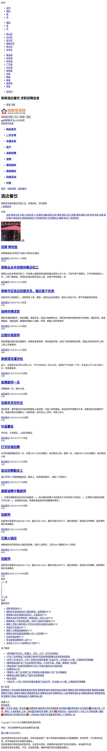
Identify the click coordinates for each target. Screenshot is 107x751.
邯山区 (9, 34)
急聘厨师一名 (10, 382)
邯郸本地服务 (20, 693)
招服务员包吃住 (12, 403)
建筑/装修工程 (82, 215)
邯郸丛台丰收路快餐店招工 (20, 267)
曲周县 (9, 83)
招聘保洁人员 (13, 669)
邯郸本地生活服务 (59, 690)
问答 (8, 183)
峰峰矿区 (10, 43)
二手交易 (11, 135)
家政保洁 (17, 218)
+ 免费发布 (6, 206)
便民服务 (11, 165)
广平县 (9, 64)
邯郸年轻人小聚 (60, 693)
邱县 (8, 86)
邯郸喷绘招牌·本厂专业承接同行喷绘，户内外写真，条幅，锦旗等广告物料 (42, 663)
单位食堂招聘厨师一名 (16, 640)
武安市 (9, 92)
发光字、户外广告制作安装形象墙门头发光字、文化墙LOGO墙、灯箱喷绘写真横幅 (46, 682)
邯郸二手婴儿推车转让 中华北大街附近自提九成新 (29, 624)
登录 (8, 104)
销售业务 (15, 215)
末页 (3, 600)
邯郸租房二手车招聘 (10, 690)
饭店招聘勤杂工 (12, 470)
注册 (13, 104)
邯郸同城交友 (74, 693)
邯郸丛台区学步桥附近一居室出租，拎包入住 (27, 618)
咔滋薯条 (7, 426)
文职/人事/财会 (26, 215)
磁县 (8, 80)
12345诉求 (19, 120)
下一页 (4, 597)
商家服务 (11, 171)
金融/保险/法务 (50, 215)
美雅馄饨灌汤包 (12, 359)
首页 (3, 189)
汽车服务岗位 (41, 218)
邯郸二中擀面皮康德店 (16, 630)
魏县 (8, 77)
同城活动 (11, 177)
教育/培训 (61, 215)
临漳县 (9, 55)
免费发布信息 (7, 123)
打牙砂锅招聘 (10, 447)
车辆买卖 (11, 141)
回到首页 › (6, 705)
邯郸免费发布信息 (28, 690)
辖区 (8, 11)
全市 (8, 8)
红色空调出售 (12, 637)
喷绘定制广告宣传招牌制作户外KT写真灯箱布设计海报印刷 (34, 666)
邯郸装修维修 (85, 690)
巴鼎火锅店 (9, 538)
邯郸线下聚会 (10, 696)
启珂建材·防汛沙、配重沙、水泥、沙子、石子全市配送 (32, 653)
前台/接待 (11, 678)
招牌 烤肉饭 (9, 247)
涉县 (8, 74)
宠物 (8, 159)
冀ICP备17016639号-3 (11, 733)
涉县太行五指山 (13, 627)
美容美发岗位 (28, 218)
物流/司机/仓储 (96, 215)
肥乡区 (9, 47)
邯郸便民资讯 (33, 693)
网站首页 (11, 129)
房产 (8, 147)
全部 (8, 215)
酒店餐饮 (22, 189)
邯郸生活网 (73, 690)
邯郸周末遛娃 (98, 690)
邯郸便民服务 (44, 690)
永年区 (9, 50)
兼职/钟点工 (64, 218)
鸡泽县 (9, 58)
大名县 (9, 67)
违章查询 (6, 120)
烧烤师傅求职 (10, 311)
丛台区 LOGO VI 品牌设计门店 (20, 643)
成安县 (9, 61)
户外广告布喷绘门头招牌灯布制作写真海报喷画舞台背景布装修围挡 (38, 657)
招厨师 (5, 514)
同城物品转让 (23, 696)
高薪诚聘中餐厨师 (13, 491)
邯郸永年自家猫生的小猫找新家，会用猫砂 (26, 612)
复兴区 (9, 40)
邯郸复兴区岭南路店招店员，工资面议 (24, 615)
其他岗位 (74, 218)
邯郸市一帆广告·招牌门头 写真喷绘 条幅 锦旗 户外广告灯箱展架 (36, 672)
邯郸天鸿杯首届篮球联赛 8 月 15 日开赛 (24, 634)
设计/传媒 (71, 215)
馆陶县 (9, 71)
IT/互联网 (38, 215)
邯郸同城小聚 (36, 696)
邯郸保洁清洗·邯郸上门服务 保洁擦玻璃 (25, 675)
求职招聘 (11, 153)
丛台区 (9, 37)
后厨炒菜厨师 (10, 335)
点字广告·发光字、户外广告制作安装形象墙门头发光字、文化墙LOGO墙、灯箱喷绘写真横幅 (50, 660)
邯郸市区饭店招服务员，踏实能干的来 (27, 291)
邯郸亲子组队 (7, 693)
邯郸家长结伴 (46, 693)
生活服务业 (53, 218)
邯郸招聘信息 (87, 693)
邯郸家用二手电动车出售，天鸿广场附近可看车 (28, 621)
